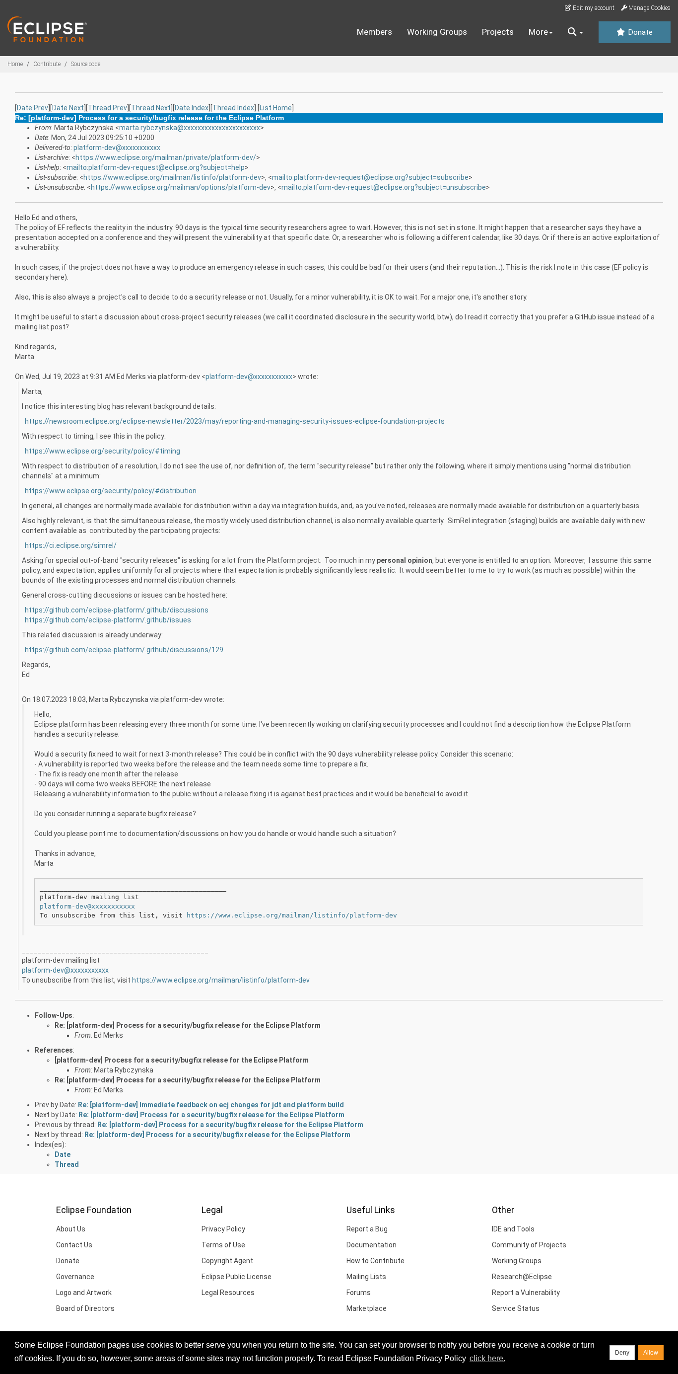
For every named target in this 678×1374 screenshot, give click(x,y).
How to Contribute (375, 1261)
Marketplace (366, 1308)
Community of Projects (529, 1245)
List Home (276, 108)
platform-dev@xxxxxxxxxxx (116, 148)
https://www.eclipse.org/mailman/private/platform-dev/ (165, 157)
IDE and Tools (513, 1229)
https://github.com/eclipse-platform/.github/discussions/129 (124, 650)
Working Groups (437, 32)
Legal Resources (228, 1293)
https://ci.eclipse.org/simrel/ (71, 545)
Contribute (47, 64)
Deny (622, 1352)
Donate (639, 32)
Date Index (191, 108)
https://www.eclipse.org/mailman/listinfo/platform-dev (172, 177)
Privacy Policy (223, 1229)
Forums (358, 1293)
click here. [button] (487, 1358)
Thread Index (233, 108)
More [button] (538, 32)
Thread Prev (107, 108)
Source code (85, 64)
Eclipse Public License (236, 1277)
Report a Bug (367, 1229)
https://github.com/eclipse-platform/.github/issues (108, 620)
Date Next (68, 108)
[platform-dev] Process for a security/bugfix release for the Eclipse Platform (182, 1060)
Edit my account (592, 7)
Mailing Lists (366, 1277)
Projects (498, 32)
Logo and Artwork (84, 1293)
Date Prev (32, 108)
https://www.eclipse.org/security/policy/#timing (102, 451)
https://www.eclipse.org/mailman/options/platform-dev (181, 187)
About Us (70, 1229)
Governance (75, 1277)
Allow (650, 1352)
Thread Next (151, 108)
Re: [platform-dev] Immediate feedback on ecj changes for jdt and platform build (211, 1105)
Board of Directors (85, 1308)
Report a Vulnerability (526, 1293)
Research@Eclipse (522, 1277)
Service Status (516, 1308)
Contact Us (74, 1245)
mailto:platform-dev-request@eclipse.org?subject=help (156, 167)
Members (374, 32)
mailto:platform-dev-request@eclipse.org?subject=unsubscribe (383, 187)
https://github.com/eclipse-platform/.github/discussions (116, 610)
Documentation (371, 1245)
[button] (575, 32)
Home (15, 64)
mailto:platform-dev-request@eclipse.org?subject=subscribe (370, 177)
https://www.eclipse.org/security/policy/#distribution (111, 491)
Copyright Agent (227, 1261)
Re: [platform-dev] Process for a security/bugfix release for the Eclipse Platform (188, 1025)
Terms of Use (223, 1245)
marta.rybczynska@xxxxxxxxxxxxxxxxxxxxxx (189, 128)
